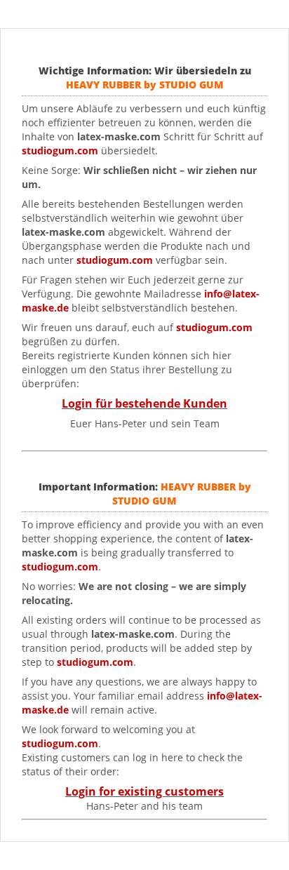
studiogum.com (114, 260)
